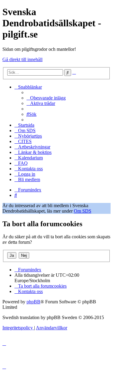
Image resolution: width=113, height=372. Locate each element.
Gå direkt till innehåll (22, 59)
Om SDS (82, 211)
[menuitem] (46, 97)
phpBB (33, 301)
